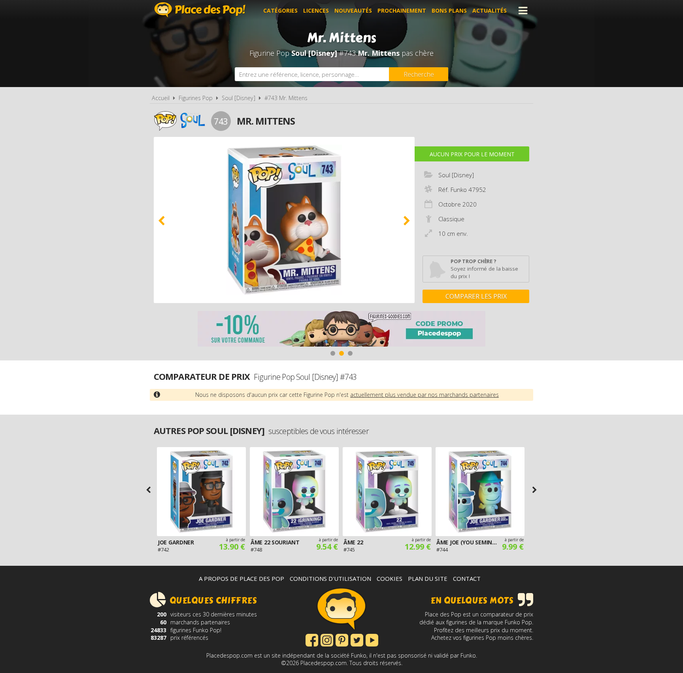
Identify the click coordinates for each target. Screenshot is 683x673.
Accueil (161, 98)
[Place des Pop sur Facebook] (312, 639)
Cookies (389, 578)
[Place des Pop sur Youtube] (372, 639)
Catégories (280, 10)
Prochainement (401, 10)
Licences (316, 10)
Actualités (489, 10)
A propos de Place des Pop (241, 578)
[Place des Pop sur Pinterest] (342, 639)
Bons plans (449, 10)
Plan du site (427, 578)
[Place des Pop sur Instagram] (327, 639)
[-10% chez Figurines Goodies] (341, 330)
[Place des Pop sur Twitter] (357, 639)
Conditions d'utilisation (330, 578)
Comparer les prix (476, 296)
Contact (467, 578)
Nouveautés (353, 10)
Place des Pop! (200, 10)
